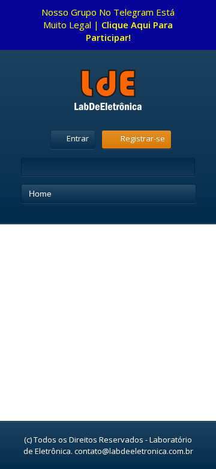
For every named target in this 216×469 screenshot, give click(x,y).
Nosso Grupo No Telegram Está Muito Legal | (108, 24)
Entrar (78, 138)
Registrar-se (143, 138)
